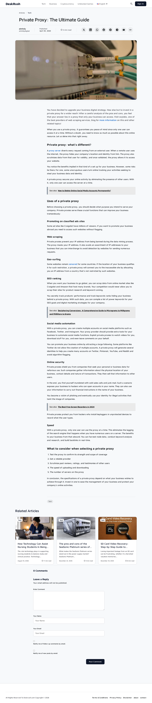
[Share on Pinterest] (110, 29)
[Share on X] (83, 29)
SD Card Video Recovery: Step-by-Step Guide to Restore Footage (114, 546)
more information (108, 120)
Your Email (37, 628)
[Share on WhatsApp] (97, 29)
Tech (44, 4)
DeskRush (13, 4)
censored (73, 264)
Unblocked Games (85, 4)
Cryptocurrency (67, 4)
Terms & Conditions (100, 698)
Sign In (141, 4)
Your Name (37, 616)
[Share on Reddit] (103, 29)
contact (143, 698)
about (136, 698)
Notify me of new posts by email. (45, 653)
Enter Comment (39, 589)
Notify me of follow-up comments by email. (49, 644)
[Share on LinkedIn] (90, 29)
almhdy (22, 29)
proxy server (55, 150)
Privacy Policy (115, 698)
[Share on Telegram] (117, 29)
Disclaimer (127, 698)
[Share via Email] (123, 29)
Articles (22, 13)
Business (53, 4)
